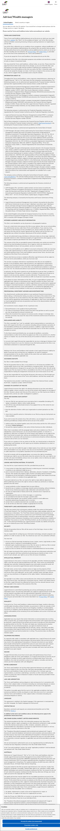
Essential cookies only (31, 825)
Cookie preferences (31, 829)
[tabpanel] (30, 423)
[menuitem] (49, 3)
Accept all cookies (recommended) (31, 821)
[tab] (8, 22)
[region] (30, 424)
